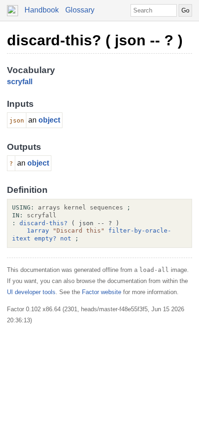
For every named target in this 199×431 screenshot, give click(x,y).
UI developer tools (31, 292)
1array (38, 230)
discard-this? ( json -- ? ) (95, 40)
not (65, 238)
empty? (45, 238)
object (49, 120)
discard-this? (43, 223)
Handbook (42, 10)
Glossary (79, 10)
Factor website (101, 292)
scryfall (19, 82)
